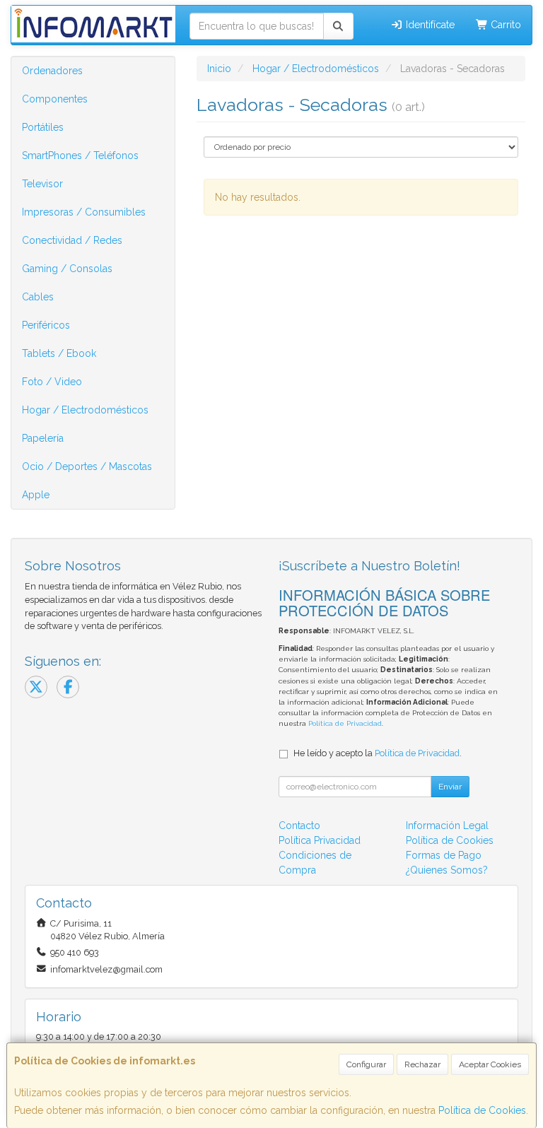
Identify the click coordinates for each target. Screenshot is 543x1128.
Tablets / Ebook (59, 353)
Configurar (366, 1064)
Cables (38, 296)
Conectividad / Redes (72, 240)
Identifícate (429, 24)
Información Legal (447, 825)
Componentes (55, 99)
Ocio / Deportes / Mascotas (87, 466)
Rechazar (422, 1064)
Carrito (504, 24)
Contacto (299, 825)
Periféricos (46, 325)
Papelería (43, 438)
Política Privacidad (320, 840)
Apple (35, 494)
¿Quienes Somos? (447, 870)
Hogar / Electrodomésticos (85, 410)
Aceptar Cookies (490, 1064)
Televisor (42, 183)
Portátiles (43, 127)
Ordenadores (52, 70)
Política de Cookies (482, 1110)
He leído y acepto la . (377, 753)
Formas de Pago (443, 855)
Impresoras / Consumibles (84, 212)
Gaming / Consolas (67, 268)
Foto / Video (52, 381)
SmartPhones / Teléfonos (80, 155)
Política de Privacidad (345, 723)
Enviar (450, 787)
